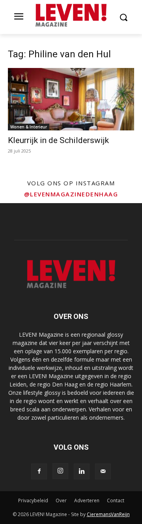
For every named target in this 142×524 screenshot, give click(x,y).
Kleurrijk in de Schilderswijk (58, 140)
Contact (115, 500)
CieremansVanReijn (108, 514)
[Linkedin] (82, 471)
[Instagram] (60, 471)
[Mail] (103, 471)
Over (61, 500)
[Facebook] (39, 471)
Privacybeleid (33, 500)
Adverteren (86, 500)
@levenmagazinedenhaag (71, 194)
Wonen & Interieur (28, 127)
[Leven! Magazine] (71, 15)
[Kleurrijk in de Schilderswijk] (71, 99)
